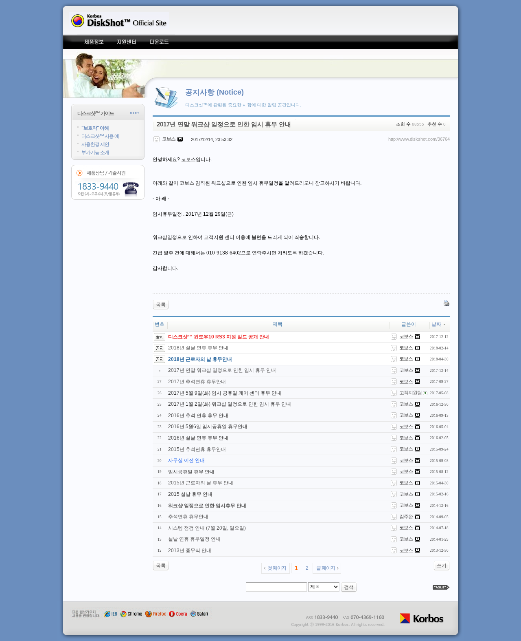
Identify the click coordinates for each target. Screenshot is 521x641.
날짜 (436, 324)
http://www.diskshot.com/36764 (419, 139)
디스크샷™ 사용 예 (100, 136)
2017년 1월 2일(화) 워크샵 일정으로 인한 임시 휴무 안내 (229, 404)
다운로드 (158, 42)
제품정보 (93, 42)
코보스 (406, 370)
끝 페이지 (325, 568)
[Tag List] (441, 587)
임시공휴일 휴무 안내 (191, 472)
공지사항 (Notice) (214, 92)
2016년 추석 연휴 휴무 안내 (198, 415)
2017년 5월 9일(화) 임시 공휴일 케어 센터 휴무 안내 (224, 393)
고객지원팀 (410, 393)
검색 (349, 587)
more (134, 112)
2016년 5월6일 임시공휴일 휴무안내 (207, 426)
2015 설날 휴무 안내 (190, 494)
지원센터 (126, 42)
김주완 (406, 516)
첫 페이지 (276, 568)
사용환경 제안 (95, 144)
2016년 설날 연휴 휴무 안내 (198, 438)
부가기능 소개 (95, 152)
